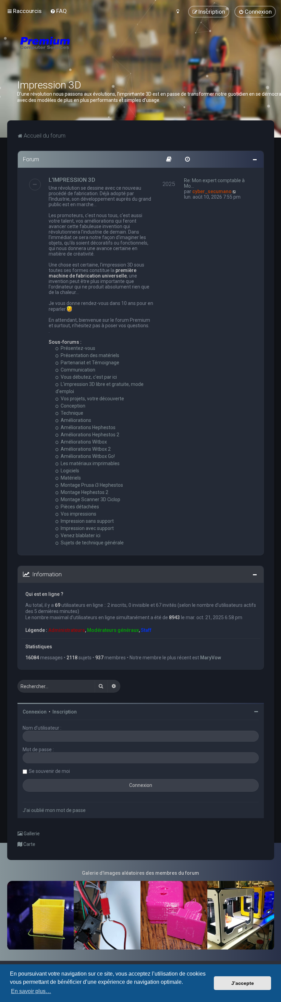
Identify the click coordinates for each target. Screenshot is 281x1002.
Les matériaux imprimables (90, 463)
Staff (146, 630)
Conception (72, 406)
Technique (71, 413)
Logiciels (69, 470)
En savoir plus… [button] (31, 991)
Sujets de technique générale (92, 542)
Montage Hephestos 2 (84, 492)
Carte (28, 844)
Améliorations (75, 420)
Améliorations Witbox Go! (87, 456)
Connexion (35, 712)
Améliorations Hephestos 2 (89, 434)
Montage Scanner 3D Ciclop (90, 499)
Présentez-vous (77, 348)
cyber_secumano (212, 191)
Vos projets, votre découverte (92, 398)
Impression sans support (87, 521)
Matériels (70, 478)
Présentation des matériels (89, 355)
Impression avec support (87, 528)
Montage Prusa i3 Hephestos (91, 485)
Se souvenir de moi (49, 771)
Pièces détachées (79, 506)
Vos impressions (78, 514)
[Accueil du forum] (85, 51)
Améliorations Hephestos (87, 427)
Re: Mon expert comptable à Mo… (214, 183)
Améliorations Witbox (83, 442)
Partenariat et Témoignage (89, 362)
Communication (77, 370)
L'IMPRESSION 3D (72, 179)
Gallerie (31, 833)
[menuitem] (58, 11)
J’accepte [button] (242, 983)
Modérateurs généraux (113, 630)
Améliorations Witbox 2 (85, 449)
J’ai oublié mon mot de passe (54, 810)
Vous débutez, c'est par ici (88, 377)
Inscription (64, 712)
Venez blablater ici (80, 535)
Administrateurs (66, 630)
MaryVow (210, 657)
